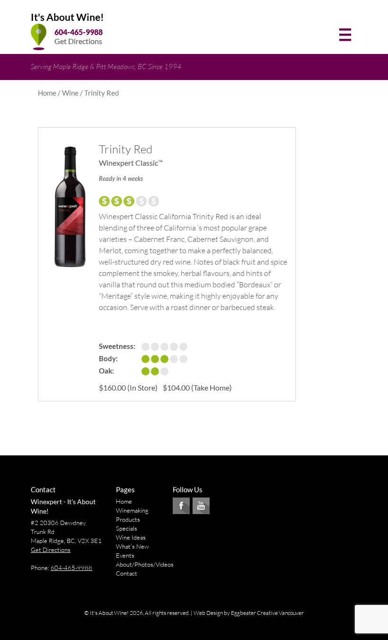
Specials (126, 528)
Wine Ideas (131, 537)
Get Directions (78, 40)
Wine (70, 93)
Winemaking (132, 510)
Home (47, 93)
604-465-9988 (78, 31)
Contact (126, 573)
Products (128, 519)
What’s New (132, 546)
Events (125, 555)
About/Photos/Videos (145, 564)
